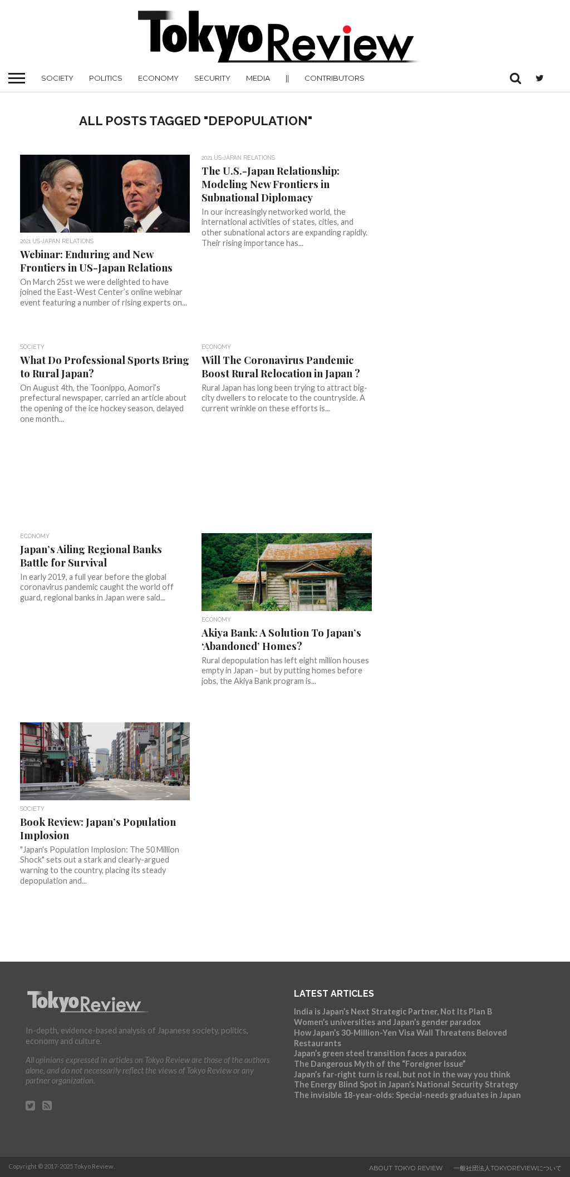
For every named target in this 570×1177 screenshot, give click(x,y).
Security (212, 77)
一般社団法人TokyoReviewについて (508, 1168)
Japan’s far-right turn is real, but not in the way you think (402, 1074)
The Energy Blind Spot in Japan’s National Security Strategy (406, 1084)
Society (57, 77)
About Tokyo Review (406, 1168)
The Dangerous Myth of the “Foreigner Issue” (380, 1063)
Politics (105, 77)
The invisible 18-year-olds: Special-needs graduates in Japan (407, 1095)
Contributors (334, 77)
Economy (158, 77)
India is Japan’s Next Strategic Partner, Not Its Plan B (393, 1011)
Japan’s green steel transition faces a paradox (380, 1053)
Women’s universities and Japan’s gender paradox (387, 1022)
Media (258, 77)
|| (287, 77)
